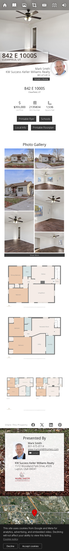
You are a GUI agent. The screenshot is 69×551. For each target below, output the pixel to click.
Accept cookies (30, 546)
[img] (5, 5)
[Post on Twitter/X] (42, 424)
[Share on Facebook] (33, 424)
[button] (34, 516)
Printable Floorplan (43, 127)
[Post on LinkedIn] (51, 424)
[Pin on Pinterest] (60, 424)
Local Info (20, 127)
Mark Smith (42, 69)
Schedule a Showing (41, 79)
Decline (10, 546)
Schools (45, 119)
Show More (34, 255)
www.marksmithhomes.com (43, 449)
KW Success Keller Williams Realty (28, 72)
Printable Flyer (26, 119)
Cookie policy (10, 539)
